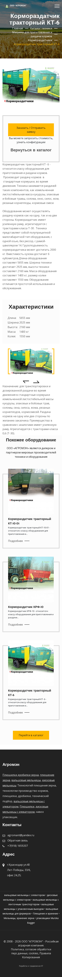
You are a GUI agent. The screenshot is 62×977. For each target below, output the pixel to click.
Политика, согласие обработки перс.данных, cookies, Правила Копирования (31, 953)
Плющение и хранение (45, 913)
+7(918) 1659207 (17, 846)
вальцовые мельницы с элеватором (24, 895)
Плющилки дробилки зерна (20, 775)
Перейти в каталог (31, 735)
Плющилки (27, 806)
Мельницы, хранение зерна (19, 918)
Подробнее (15, 541)
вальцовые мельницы (26, 780)
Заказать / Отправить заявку (31, 130)
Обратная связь (17, 840)
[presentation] (26, 381)
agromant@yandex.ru (20, 835)
